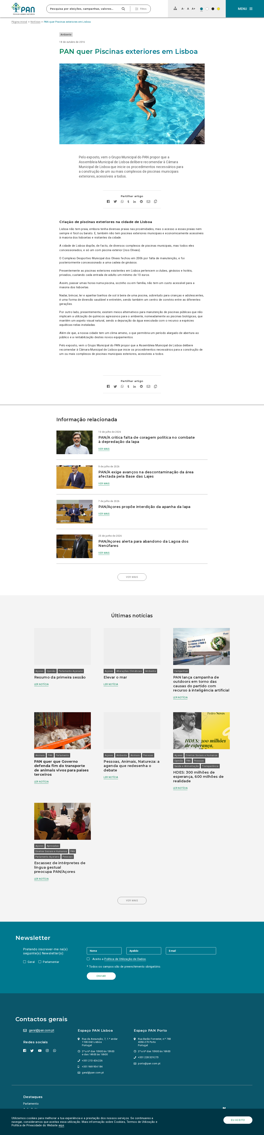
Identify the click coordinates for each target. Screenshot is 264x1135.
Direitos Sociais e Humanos (201, 755)
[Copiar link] (155, 202)
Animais (40, 755)
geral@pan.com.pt (41, 1030)
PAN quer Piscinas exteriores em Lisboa (67, 21)
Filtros (143, 9)
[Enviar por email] (148, 202)
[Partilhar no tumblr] (128, 202)
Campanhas (181, 671)
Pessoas (148, 755)
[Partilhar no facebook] (108, 202)
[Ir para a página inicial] (23, 8)
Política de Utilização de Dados (125, 959)
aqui (61, 1125)
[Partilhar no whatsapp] (122, 202)
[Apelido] (146, 950)
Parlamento (62, 755)
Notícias (35, 21)
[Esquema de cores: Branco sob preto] (212, 8)
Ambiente (65, 34)
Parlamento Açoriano (71, 671)
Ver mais (103, 449)
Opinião (51, 671)
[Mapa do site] (175, 8)
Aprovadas (53, 846)
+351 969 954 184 (92, 1066)
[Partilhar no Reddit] (141, 202)
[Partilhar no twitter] (115, 202)
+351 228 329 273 (148, 1057)
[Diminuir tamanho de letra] (182, 9)
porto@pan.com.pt (149, 1063)
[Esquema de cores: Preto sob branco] (207, 8)
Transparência (210, 766)
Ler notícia (41, 684)
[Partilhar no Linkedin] (134, 202)
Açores (39, 671)
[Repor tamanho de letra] (188, 9)
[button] (245, 8)
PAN (50, 755)
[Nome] (106, 950)
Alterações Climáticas (129, 671)
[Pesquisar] (123, 9)
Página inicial (19, 21)
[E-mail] (191, 950)
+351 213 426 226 (92, 1060)
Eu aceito (238, 1120)
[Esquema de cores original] (201, 8)
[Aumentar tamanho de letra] (193, 9)
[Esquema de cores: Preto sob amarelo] (218, 8)
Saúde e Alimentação (186, 766)
